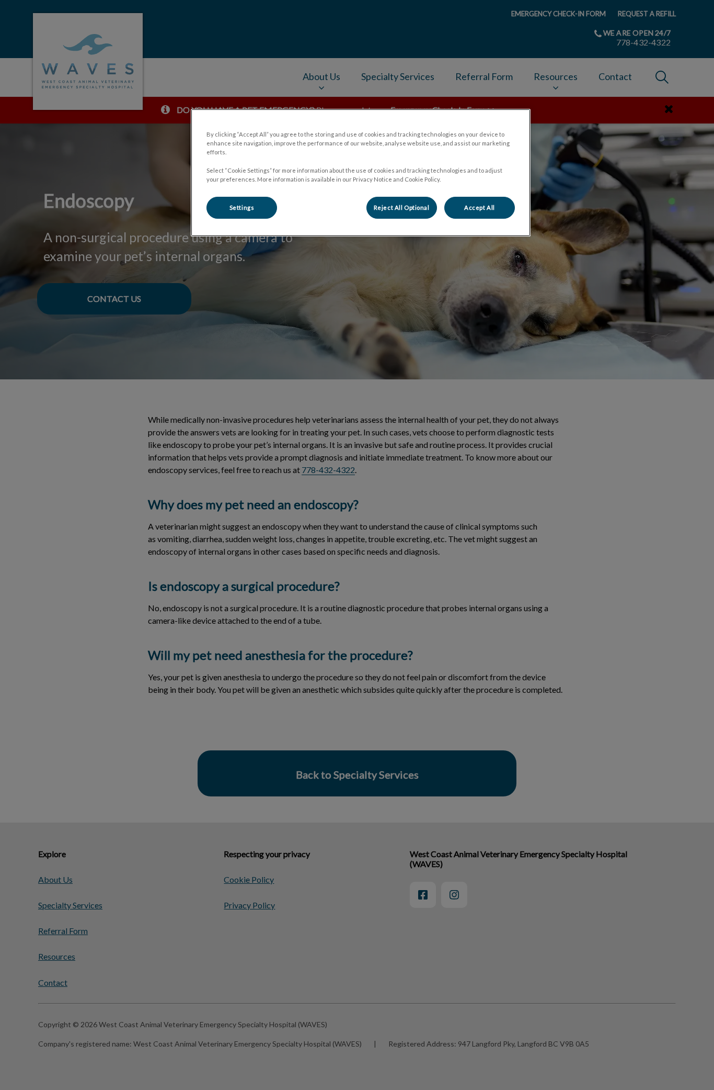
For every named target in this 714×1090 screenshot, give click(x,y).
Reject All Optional (402, 207)
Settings (242, 207)
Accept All (479, 207)
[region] (361, 172)
